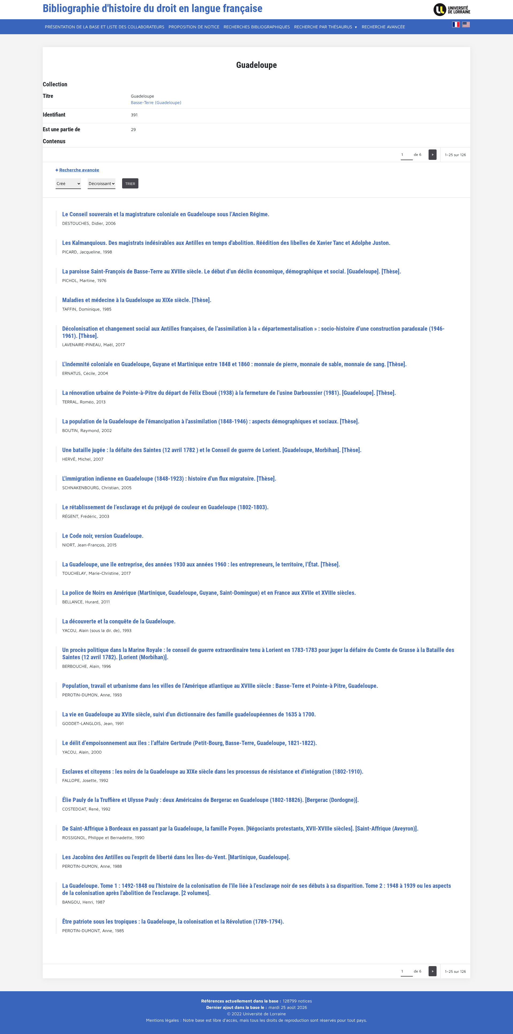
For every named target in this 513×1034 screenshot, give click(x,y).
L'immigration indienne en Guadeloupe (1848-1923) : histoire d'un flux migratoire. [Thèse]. (169, 478)
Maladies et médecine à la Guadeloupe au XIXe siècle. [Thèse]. (136, 299)
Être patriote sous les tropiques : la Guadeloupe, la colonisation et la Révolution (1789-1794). (173, 921)
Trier (130, 183)
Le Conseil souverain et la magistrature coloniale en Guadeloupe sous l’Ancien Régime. (165, 214)
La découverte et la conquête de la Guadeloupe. (119, 621)
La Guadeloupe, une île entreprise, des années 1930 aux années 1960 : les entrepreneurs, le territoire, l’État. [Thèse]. (201, 564)
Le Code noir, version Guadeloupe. (102, 535)
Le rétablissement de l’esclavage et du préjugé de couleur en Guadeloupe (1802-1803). (165, 507)
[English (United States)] (466, 24)
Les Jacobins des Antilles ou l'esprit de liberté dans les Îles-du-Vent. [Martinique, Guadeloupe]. (176, 857)
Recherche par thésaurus (323, 26)
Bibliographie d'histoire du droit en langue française (152, 8)
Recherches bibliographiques (257, 26)
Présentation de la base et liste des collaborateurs (104, 26)
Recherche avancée (383, 26)
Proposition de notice (194, 26)
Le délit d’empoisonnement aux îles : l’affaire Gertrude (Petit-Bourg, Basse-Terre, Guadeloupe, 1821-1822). (189, 742)
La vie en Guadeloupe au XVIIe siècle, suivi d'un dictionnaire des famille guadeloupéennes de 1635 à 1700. (189, 714)
